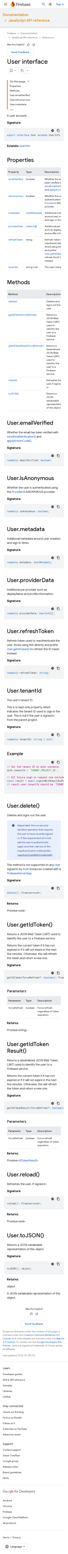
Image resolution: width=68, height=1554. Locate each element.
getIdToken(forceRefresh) (22, 314)
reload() (12, 380)
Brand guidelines (12, 1472)
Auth (26, 869)
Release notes (10, 1466)
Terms (6, 1537)
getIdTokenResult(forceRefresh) (26, 345)
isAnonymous (15, 196)
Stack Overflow (11, 1455)
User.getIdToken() (54, 253)
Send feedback (20, 52)
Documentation (15, 15)
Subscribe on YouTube (15, 1428)
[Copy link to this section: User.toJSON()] (47, 1236)
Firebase (11, 33)
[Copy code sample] (58, 130)
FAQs (6, 1478)
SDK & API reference (14, 1379)
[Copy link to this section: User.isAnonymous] (57, 478)
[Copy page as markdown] (22, 71)
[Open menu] (5, 4)
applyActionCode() (19, 441)
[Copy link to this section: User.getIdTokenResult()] (30, 1051)
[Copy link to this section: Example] (26, 754)
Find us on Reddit (12, 1417)
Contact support (12, 1449)
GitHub (7, 1396)
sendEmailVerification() (21, 436)
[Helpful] (28, 44)
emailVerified (15, 179)
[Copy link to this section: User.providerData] (57, 581)
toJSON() (13, 393)
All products (9, 1523)
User (57, 865)
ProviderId (50, 203)
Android (7, 1500)
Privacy (17, 1537)
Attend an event (12, 1434)
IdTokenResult (28, 1160)
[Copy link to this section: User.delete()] (43, 806)
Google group (10, 1461)
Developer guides (12, 1374)
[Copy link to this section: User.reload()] (43, 1175)
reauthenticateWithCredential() (34, 855)
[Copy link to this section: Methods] (33, 283)
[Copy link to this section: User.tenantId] (44, 691)
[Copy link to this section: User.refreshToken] (57, 632)
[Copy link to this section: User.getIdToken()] (55, 925)
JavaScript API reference (29, 20)
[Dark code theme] (52, 130)
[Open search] (43, 4)
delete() (12, 301)
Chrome (7, 1506)
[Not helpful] (33, 44)
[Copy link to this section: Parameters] (29, 991)
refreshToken (15, 239)
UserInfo (24, 146)
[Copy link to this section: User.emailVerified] (56, 423)
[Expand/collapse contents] (28, 81)
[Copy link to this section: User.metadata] (48, 530)
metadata (14, 212)
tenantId (13, 267)
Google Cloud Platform (15, 1517)
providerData (15, 226)
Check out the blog (13, 1412)
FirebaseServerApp (19, 873)
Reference (48, 37)
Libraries (7, 1391)
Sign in (60, 4)
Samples (7, 1385)
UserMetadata (34, 212)
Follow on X (9, 1423)
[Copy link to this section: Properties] (37, 160)
